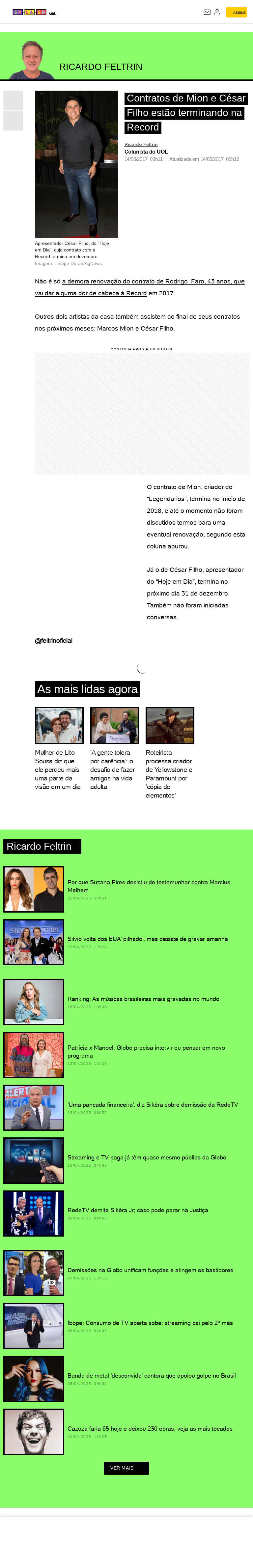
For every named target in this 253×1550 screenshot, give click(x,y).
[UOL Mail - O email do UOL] (207, 12)
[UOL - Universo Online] (52, 13)
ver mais (122, 1468)
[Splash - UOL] (30, 12)
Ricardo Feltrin (141, 144)
